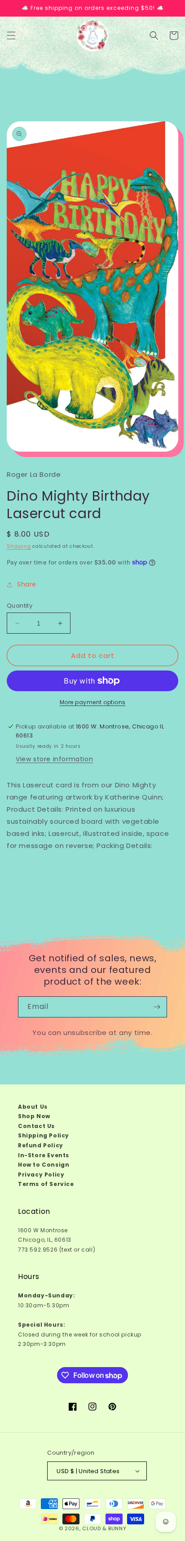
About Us (33, 1106)
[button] (11, 35)
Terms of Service (46, 1184)
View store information (54, 759)
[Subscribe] (157, 1006)
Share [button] (26, 584)
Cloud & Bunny (104, 1528)
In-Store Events (43, 1155)
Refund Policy (40, 1145)
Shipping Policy (43, 1135)
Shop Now (34, 1116)
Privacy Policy (41, 1174)
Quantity (19, 605)
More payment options (93, 702)
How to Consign (43, 1164)
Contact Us (36, 1126)
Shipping (19, 546)
